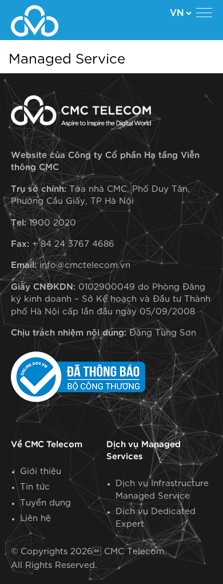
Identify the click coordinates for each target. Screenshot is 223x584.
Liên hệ (35, 518)
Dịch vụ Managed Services (143, 450)
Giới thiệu (40, 471)
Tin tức (35, 487)
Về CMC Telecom (46, 444)
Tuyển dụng (45, 503)
